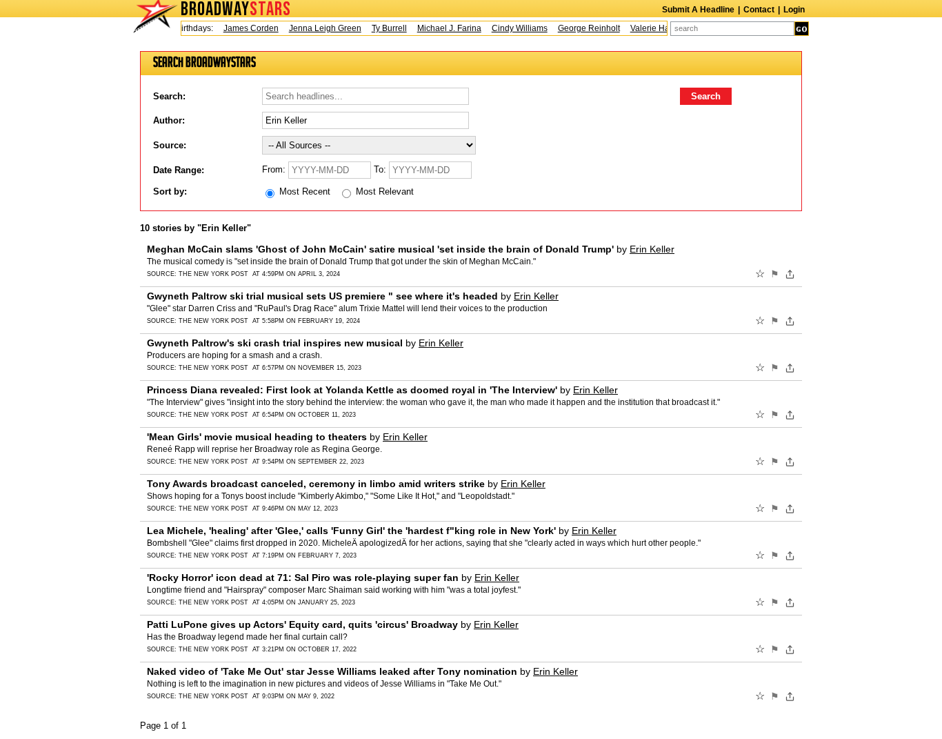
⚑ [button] (774, 274)
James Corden (245, 28)
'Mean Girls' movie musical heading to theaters (257, 436)
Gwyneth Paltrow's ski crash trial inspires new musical (275, 342)
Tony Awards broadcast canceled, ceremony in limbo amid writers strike (316, 483)
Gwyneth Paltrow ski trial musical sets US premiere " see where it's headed (322, 296)
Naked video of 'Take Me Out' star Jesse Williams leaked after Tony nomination (332, 671)
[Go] (801, 28)
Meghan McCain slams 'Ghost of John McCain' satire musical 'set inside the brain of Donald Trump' (380, 249)
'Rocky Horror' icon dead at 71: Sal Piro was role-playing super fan (303, 577)
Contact (758, 9)
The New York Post (213, 273)
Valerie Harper (652, 28)
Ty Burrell (383, 28)
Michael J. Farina (444, 28)
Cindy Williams (514, 28)
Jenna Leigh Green (319, 28)
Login (794, 9)
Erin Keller (652, 249)
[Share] (790, 274)
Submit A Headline (698, 9)
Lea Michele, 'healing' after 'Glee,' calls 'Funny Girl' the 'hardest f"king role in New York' (351, 530)
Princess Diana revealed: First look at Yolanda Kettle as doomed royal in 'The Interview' (352, 389)
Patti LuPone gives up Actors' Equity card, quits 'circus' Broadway (302, 624)
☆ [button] (760, 273)
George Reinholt (583, 28)
